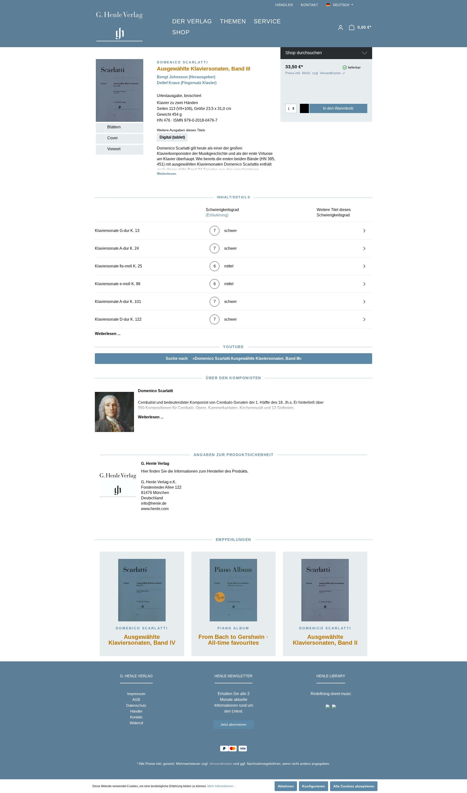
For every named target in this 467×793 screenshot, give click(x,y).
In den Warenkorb (338, 108)
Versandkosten (220, 764)
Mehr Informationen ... (221, 786)
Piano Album (233, 628)
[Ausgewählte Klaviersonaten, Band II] (325, 590)
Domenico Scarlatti (142, 628)
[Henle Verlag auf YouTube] (362, 5)
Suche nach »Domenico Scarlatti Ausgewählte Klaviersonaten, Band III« (234, 358)
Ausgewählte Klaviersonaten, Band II (325, 640)
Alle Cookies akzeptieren (353, 786)
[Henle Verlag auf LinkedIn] (237, 773)
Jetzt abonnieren (233, 724)
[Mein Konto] (340, 27)
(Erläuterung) (217, 215)
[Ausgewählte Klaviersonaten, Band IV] (142, 590)
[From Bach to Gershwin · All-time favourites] (233, 590)
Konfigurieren (313, 786)
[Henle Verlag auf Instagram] (369, 5)
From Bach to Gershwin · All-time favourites (233, 640)
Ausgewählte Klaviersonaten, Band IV (141, 640)
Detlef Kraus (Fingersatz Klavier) (186, 83)
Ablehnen (286, 786)
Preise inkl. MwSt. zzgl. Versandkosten (313, 73)
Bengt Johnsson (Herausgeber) (186, 77)
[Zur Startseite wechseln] (127, 26)
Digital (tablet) (172, 137)
